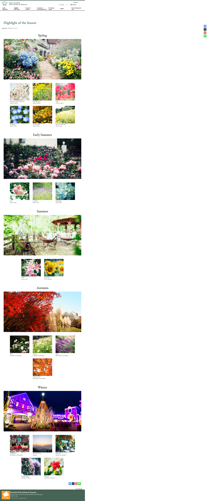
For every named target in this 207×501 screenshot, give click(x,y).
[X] (73, 483)
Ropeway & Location (28, 8)
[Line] (79, 483)
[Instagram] (205, 32)
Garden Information (5, 8)
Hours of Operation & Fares (76, 8)
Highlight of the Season (17, 8)
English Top (75, 2)
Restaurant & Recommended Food (41, 8)
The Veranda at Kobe (51, 8)
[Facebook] (205, 26)
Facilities (62, 8)
